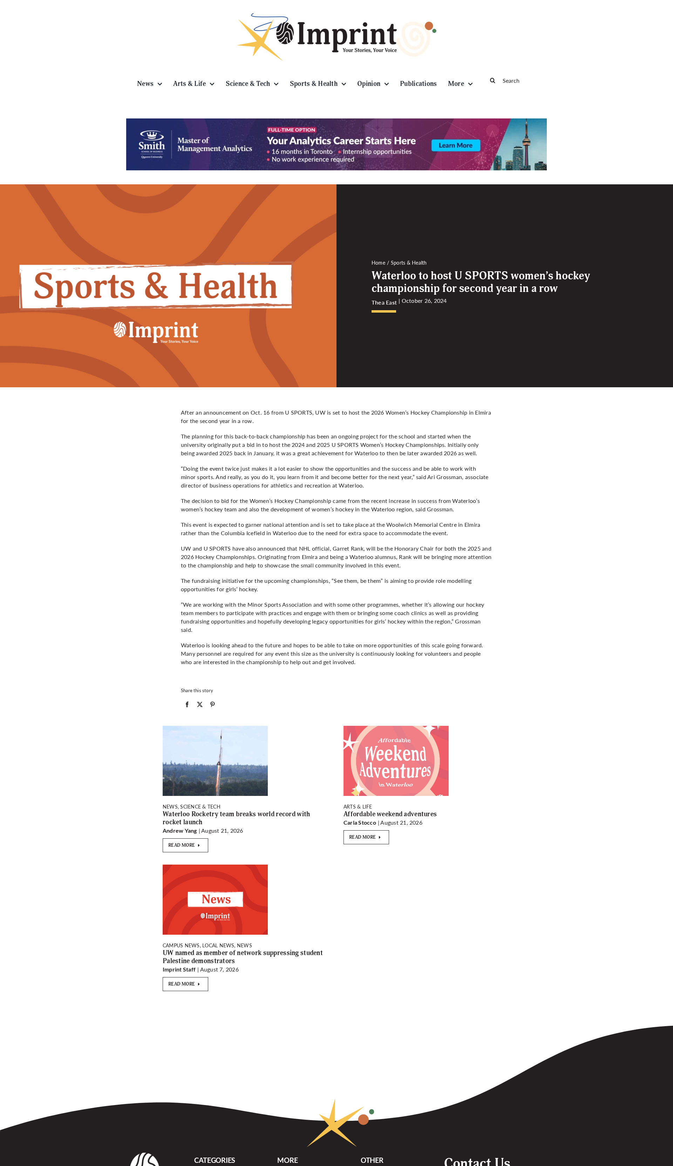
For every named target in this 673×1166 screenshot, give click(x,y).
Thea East (384, 302)
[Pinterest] (212, 706)
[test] (215, 728)
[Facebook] (187, 706)
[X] (199, 706)
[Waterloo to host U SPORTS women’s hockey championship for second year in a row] (396, 728)
